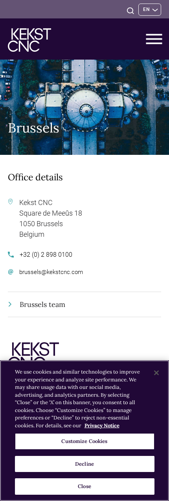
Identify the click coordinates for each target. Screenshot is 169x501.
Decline (84, 464)
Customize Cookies (84, 441)
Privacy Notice (101, 425)
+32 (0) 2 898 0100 (46, 254)
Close (84, 486)
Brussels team (42, 304)
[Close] (156, 372)
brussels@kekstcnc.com (51, 272)
